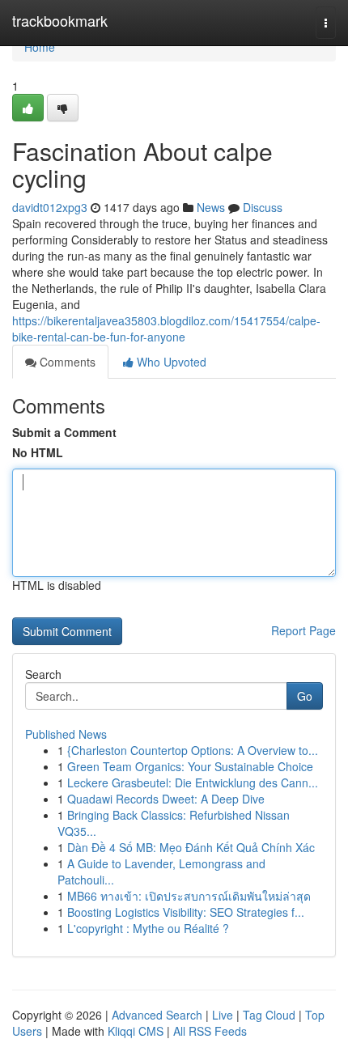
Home (39, 47)
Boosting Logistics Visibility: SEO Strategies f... (185, 912)
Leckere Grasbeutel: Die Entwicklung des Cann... (192, 782)
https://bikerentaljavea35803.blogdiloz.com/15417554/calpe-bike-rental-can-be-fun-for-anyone (166, 328)
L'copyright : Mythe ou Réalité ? (148, 928)
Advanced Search (157, 1015)
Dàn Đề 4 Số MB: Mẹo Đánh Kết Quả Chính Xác (191, 847)
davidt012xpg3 (49, 207)
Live (222, 1015)
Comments (65, 362)
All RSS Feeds (210, 1031)
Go (304, 696)
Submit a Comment (64, 432)
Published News (66, 734)
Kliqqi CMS (135, 1031)
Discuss (262, 207)
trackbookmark (60, 20)
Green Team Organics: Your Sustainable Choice (190, 766)
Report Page (303, 630)
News (211, 207)
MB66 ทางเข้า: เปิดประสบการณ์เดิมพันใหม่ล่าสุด (189, 896)
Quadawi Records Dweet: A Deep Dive (166, 799)
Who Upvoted (170, 362)
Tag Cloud (269, 1015)
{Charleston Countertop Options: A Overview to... (192, 750)
